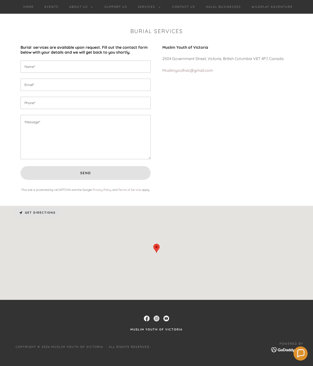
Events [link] (51, 7)
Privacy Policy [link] (102, 190)
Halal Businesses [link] (223, 7)
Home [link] (28, 7)
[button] (80, 7)
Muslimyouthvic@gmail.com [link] (187, 70)
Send (85, 173)
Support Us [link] (115, 7)
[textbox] (86, 67)
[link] (147, 318)
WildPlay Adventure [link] (272, 7)
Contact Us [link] (183, 7)
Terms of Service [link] (129, 190)
